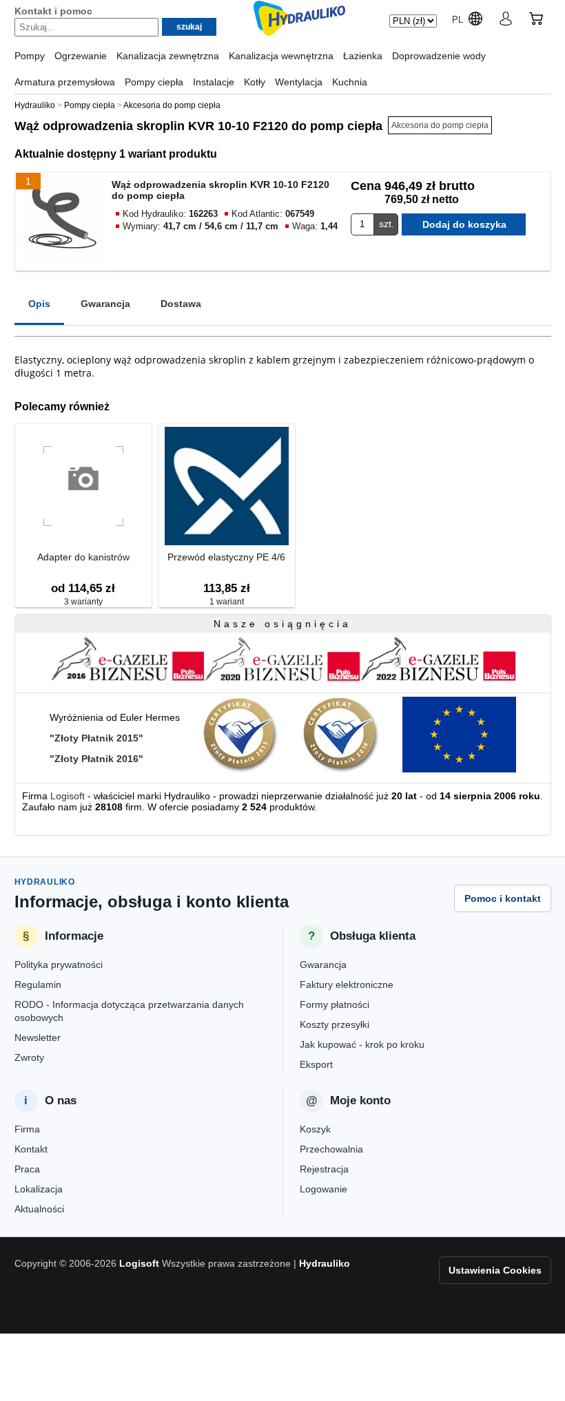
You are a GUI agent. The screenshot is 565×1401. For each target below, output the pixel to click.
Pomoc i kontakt (502, 898)
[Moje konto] (506, 20)
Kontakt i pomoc (53, 11)
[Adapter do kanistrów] (83, 487)
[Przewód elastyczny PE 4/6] (227, 487)
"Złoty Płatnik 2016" (96, 758)
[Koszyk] (536, 20)
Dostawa (181, 303)
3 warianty (83, 602)
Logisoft (67, 795)
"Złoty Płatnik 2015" (96, 738)
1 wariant (226, 602)
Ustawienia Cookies (495, 1270)
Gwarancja (105, 303)
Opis (39, 303)
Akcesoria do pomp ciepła (440, 125)
